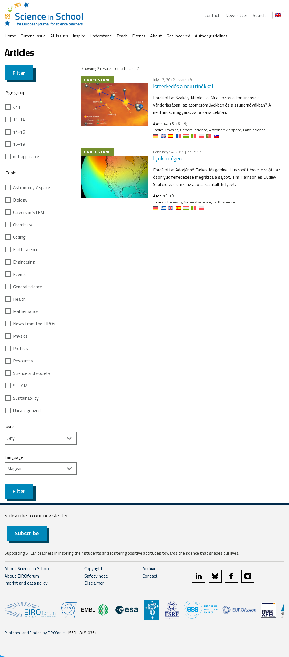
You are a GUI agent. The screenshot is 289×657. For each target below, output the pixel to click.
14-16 (19, 132)
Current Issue (33, 35)
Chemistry (22, 224)
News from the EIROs (34, 323)
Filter (18, 72)
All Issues (59, 35)
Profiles (20, 348)
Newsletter (236, 15)
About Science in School (27, 568)
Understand (101, 35)
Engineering (24, 261)
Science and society (31, 373)
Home (10, 35)
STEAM (20, 385)
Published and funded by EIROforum (35, 633)
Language (14, 457)
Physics (20, 336)
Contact (212, 15)
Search (259, 15)
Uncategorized (27, 410)
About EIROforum (22, 575)
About (156, 35)
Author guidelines (211, 35)
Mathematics (25, 311)
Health (19, 299)
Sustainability (26, 398)
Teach (122, 35)
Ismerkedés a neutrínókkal (183, 86)
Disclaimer (94, 582)
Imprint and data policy (26, 582)
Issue (10, 426)
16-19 (19, 144)
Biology (20, 199)
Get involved (178, 35)
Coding (19, 237)
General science (27, 286)
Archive (149, 568)
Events (139, 35)
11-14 (19, 119)
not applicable (26, 156)
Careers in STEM (28, 212)
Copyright (93, 568)
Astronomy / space (31, 187)
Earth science (25, 249)
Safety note (96, 575)
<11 (17, 107)
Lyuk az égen (167, 158)
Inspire (79, 35)
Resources (23, 360)
